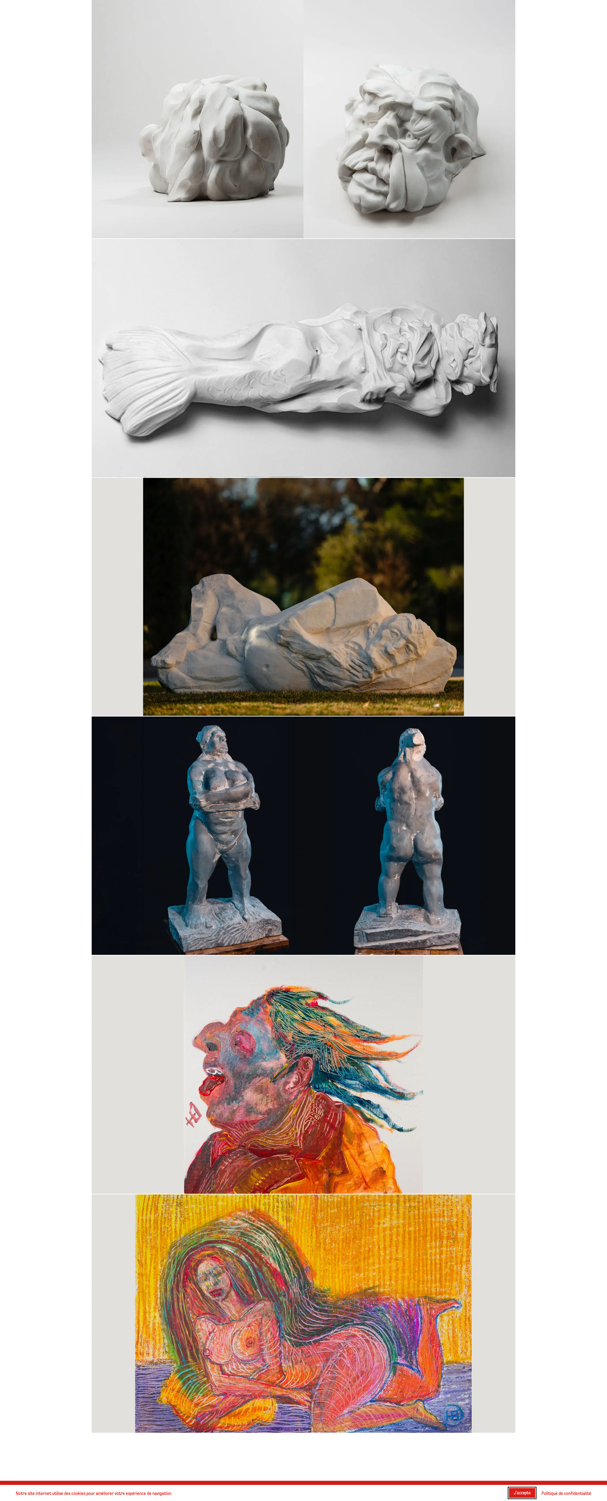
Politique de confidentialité (566, 1493)
